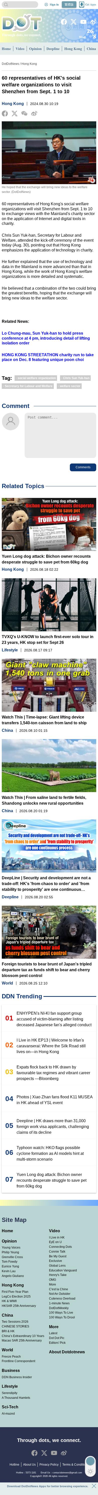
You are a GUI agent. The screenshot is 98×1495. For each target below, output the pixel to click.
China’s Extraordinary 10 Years (23, 1335)
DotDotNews (10, 64)
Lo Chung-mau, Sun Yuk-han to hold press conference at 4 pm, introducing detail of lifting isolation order (46, 338)
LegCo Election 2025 (16, 1296)
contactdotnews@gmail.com (67, 1472)
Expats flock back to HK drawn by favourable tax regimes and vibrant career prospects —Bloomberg (53, 1073)
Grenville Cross (12, 1257)
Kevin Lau (9, 1271)
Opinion (35, 48)
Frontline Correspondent (18, 1361)
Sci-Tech (10, 1407)
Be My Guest (57, 1256)
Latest (53, 1333)
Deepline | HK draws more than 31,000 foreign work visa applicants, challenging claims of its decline (53, 1127)
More (52, 1284)
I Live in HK (57, 1237)
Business (11, 1370)
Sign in (54, 4)
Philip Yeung (10, 1252)
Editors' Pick (57, 1342)
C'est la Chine (58, 1289)
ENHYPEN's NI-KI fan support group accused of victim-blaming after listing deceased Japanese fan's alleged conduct (54, 1019)
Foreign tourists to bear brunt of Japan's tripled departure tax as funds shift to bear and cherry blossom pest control (47, 970)
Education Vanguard (63, 1270)
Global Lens (57, 1265)
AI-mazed (8, 1413)
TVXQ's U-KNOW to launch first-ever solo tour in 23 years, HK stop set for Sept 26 (47, 640)
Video (20, 48)
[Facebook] (64, 22)
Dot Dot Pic (56, 1337)
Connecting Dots (60, 1246)
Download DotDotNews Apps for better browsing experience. (47, 1486)
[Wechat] (24, 113)
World (7, 983)
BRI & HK (8, 1331)
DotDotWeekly (59, 1308)
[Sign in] (46, 4)
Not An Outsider (59, 1293)
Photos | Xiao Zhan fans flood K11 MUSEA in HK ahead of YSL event (54, 1100)
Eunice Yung (10, 1266)
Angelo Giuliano (13, 1275)
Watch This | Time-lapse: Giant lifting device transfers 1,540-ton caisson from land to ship (44, 720)
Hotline (14, 1464)
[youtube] (83, 22)
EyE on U (55, 1242)
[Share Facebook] (5, 114)
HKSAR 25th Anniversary (19, 1305)
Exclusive (55, 1260)
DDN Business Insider (17, 1377)
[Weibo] (93, 21)
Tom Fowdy (9, 1261)
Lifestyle (10, 650)
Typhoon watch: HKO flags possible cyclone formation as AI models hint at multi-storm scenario (50, 1153)
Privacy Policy (49, 1464)
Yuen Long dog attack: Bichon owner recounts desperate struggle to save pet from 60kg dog (46, 559)
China (7, 730)
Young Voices (11, 1247)
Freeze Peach (11, 1356)
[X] (74, 22)
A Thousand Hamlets (16, 1397)
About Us (29, 1464)
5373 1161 (31, 1472)
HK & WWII (9, 1301)
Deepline (53, 48)
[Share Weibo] (34, 113)
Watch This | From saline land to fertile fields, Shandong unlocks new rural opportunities (44, 800)
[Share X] (15, 113)
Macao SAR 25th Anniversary (22, 1340)
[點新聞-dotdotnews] (22, 23)
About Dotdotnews (67, 1352)
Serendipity (9, 1393)
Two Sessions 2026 (15, 1321)
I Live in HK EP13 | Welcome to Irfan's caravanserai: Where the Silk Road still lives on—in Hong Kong (51, 1046)
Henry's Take (58, 1274)
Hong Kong (73, 48)
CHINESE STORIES (15, 1326)
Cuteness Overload (62, 1298)
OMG (52, 1279)
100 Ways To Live (61, 1312)
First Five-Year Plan (15, 1291)
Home (6, 48)
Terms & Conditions (75, 1464)
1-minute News (59, 1303)
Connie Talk (57, 1251)
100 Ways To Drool (62, 1317)
